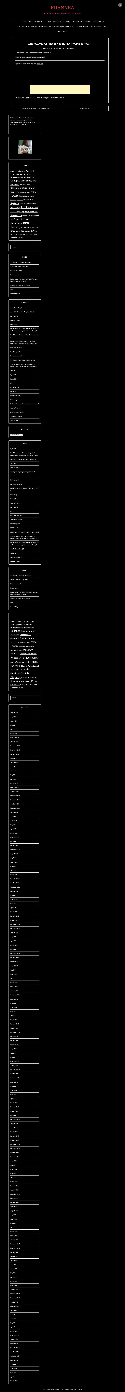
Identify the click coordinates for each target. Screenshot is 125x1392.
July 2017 (13, 1053)
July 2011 (13, 1314)
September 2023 (15, 849)
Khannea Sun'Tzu (70, 48)
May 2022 (13, 903)
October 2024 (14, 804)
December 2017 (15, 1032)
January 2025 (14, 791)
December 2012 (15, 1244)
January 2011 (14, 1339)
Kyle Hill (12, 375)
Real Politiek (31, 211)
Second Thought (15, 408)
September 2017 (15, 1045)
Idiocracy (13, 192)
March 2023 (13, 874)
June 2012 (13, 1269)
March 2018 (13, 1020)
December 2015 (15, 1115)
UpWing (27, 231)
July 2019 (13, 970)
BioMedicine (14, 177)
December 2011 (15, 1294)
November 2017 (15, 1036)
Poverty (34, 207)
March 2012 (13, 1281)
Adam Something (15, 308)
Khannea (22, 196)
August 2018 (14, 999)
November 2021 (15, 928)
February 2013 (14, 1235)
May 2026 (13, 725)
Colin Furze (13, 324)
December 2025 (15, 746)
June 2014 (13, 1169)
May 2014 (13, 1173)
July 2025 (13, 767)
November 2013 (15, 1198)
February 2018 (14, 1024)
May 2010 (13, 1372)
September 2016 (15, 1078)
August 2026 (14, 713)
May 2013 (13, 1223)
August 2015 (14, 1123)
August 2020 (14, 933)
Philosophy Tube (15, 400)
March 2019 (13, 982)
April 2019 (13, 978)
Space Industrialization (27, 227)
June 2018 (13, 1007)
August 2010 (14, 1360)
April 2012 (13, 1277)
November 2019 (15, 953)
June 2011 (13, 1319)
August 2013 (14, 1211)
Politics (25, 207)
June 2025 (13, 771)
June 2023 (13, 862)
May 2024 (13, 825)
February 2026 (14, 737)
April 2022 (13, 908)
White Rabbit (30, 234)
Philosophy (15, 207)
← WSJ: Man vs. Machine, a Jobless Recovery (34, 109)
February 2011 (14, 1335)
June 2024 (13, 820)
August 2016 (14, 1082)
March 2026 (13, 733)
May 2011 (13, 1323)
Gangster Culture (18, 188)
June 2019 (13, 974)
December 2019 (15, 949)
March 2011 (13, 1331)
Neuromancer (99, 22)
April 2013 (13, 1227)
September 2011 (15, 1306)
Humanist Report (15, 356)
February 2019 (14, 987)
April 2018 (13, 1016)
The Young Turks (15, 416)
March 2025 (13, 783)
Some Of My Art (62, 31)
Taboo (36, 227)
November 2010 (15, 1348)
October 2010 (14, 1352)
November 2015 (15, 1119)
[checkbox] (120, 5)
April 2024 (13, 829)
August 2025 (14, 762)
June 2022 (13, 899)
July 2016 (13, 1086)
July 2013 (13, 1215)
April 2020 (13, 941)
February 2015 (14, 1136)
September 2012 (15, 1256)
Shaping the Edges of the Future (89, 26)
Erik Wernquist (14, 352)
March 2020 (13, 945)
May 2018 (13, 1011)
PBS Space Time (15, 395)
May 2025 (13, 775)
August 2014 (14, 1161)
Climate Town (14, 320)
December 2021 (15, 924)
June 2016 (13, 1090)
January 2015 (14, 1140)
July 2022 (13, 895)
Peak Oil (33, 204)
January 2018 (14, 1028)
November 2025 (15, 750)
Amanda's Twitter (15, 312)
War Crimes (22, 234)
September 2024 (15, 808)
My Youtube (14, 387)
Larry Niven (28, 196)
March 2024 (13, 833)
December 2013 (15, 1194)
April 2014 (13, 1177)
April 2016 (13, 1099)
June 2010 (13, 1368)
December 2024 (15, 796)
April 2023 (13, 870)
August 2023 (14, 854)
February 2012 (14, 1285)
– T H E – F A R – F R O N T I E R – (32, 22)
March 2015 (13, 1132)
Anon (23, 171)
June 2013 (13, 1219)
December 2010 (15, 1343)
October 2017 (14, 1040)
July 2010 (13, 1364)
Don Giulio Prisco (15, 348)
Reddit (12, 404)
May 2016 (13, 1094)
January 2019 (14, 991)
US (31, 231)
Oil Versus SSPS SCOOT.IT (55, 98)
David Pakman (14, 335)
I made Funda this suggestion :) (58, 22)
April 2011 (13, 1327)
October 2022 (14, 883)
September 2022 (15, 887)
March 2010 (13, 1381)
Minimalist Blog (66, 1389)
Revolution (16, 215)
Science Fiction (27, 216)
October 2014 (14, 1153)
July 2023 (13, 858)
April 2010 (13, 1377)
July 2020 (13, 937)
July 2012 (13, 1265)
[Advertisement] (60, 89)
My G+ (12, 383)
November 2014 (15, 1148)
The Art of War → (85, 108)
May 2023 (13, 866)
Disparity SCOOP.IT (30, 98)
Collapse (15, 180)
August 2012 (14, 1260)
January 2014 (14, 1190)
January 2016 (14, 1111)
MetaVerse (20, 200)
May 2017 (13, 1057)
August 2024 (14, 812)
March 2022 (13, 912)
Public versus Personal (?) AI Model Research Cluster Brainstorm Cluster (45, 26)
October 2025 (14, 754)
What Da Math (14, 420)
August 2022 (14, 891)
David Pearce (14, 341)
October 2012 (14, 1252)
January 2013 (14, 1240)
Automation (26, 174)
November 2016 (15, 1069)
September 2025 (15, 758)
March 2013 (13, 1231)
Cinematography (28, 177)
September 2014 (15, 1157)
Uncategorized (17, 231)
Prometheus (13, 212)
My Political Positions (81, 22)
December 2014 (15, 1144)
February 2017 (14, 1061)
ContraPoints (14, 328)
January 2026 (14, 742)
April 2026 (13, 729)
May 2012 (13, 1273)
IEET (11, 360)
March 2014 (13, 1182)
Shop (106, 26)
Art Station (13, 316)
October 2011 (14, 1302)
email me (40, 64)
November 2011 (15, 1298)
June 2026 (13, 721)
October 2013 (14, 1202)
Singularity (19, 219)
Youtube (21, 237)
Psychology (20, 212)
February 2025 (14, 787)
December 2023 (15, 841)
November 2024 (15, 800)
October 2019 (14, 957)
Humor (31, 188)
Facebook (24, 184)
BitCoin (20, 177)
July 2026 (13, 717)
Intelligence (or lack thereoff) (24, 192)
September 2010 (15, 1356)
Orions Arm (13, 391)
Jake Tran (13, 371)
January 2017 (14, 1065)
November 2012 (15, 1248)
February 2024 (14, 837)
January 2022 (14, 920)
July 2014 (13, 1165)
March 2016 (13, 1103)
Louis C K (13, 379)
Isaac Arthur (14, 364)
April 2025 (13, 779)
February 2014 (14, 1186)
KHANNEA (62, 7)
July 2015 (13, 1128)
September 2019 (15, 962)
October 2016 (14, 1074)
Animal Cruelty (15, 171)
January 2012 (14, 1289)
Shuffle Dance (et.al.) (16, 412)
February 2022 (14, 916)
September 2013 (15, 1206)
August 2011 (14, 1310)
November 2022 (15, 879)
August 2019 (14, 966)
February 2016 (14, 1107)
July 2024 (13, 816)
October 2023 (14, 845)
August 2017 (14, 1049)
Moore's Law (25, 204)
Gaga (29, 184)
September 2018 (15, 995)
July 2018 (13, 1003)
